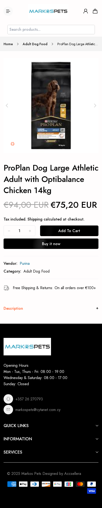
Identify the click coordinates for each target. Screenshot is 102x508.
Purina (25, 263)
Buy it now (51, 244)
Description (13, 308)
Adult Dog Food (35, 44)
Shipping (35, 219)
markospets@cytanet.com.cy (37, 409)
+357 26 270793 (29, 399)
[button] (7, 105)
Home (8, 44)
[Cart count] (95, 11)
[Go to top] (93, 484)
